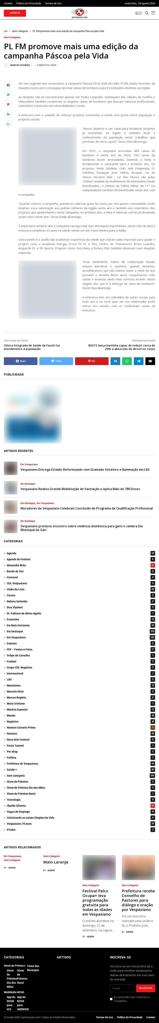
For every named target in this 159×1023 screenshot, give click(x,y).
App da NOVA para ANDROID (23, 1003)
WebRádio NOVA (14, 992)
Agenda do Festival (80, 559)
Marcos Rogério (20, 65)
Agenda (80, 553)
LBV (80, 679)
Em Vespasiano (29, 464)
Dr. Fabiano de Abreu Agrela (80, 613)
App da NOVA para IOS (11, 1003)
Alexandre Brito (80, 565)
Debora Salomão (80, 601)
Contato (150, 1017)
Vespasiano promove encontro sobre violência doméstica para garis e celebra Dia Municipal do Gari (82, 528)
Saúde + (80, 769)
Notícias (80, 733)
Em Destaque (28, 484)
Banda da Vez (80, 571)
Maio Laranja (55, 862)
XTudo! (80, 829)
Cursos (80, 595)
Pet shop (80, 751)
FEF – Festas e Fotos (80, 649)
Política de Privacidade (130, 1017)
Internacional (80, 673)
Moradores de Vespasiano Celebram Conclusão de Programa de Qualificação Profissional (87, 508)
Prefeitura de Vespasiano (80, 763)
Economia (80, 619)
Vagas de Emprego (80, 811)
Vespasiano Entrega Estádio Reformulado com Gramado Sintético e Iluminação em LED (85, 469)
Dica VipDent (80, 607)
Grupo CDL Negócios (80, 667)
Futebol (80, 661)
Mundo (80, 715)
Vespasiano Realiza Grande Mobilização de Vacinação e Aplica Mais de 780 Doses (80, 489)
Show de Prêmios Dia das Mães (80, 787)
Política (80, 757)
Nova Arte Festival (80, 739)
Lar (5, 31)
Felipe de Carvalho (80, 655)
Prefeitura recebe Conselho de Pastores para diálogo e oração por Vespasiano (138, 900)
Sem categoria (20, 31)
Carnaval (80, 577)
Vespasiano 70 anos (80, 823)
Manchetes (80, 685)
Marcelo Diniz (80, 691)
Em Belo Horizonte (80, 625)
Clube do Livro (80, 589)
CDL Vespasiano (80, 583)
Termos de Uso (104, 1017)
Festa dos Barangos (33, 968)
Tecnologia (80, 799)
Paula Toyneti (80, 745)
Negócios (80, 721)
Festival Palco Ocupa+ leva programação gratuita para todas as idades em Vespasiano (97, 902)
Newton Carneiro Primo (80, 727)
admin (12, 868)
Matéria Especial (80, 709)
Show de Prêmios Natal (80, 793)
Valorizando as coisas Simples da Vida (80, 817)
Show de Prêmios (80, 781)
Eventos (80, 643)
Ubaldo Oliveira (80, 805)
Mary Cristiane (80, 703)
